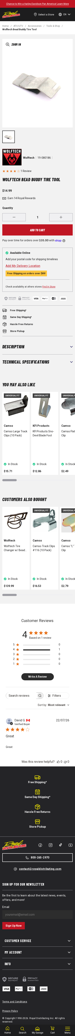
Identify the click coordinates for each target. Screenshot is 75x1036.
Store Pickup (37, 826)
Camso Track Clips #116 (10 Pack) (44, 548)
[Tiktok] (60, 845)
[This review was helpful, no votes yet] (58, 762)
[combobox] (53, 705)
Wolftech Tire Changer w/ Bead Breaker (14, 548)
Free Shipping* (37, 782)
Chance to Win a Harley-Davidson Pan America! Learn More (37, 4)
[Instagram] (50, 845)
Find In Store (48, 286)
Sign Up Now (14, 925)
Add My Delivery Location (23, 266)
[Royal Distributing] (11, 14)
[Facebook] (40, 845)
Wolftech (28, 157)
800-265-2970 (40, 857)
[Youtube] (70, 845)
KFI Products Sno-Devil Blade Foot (43, 433)
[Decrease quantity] (14, 217)
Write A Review (37, 676)
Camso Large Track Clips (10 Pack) (15, 433)
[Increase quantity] (61, 217)
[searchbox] (21, 695)
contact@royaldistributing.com (40, 868)
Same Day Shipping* (37, 797)
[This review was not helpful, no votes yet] (65, 762)
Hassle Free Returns (37, 811)
